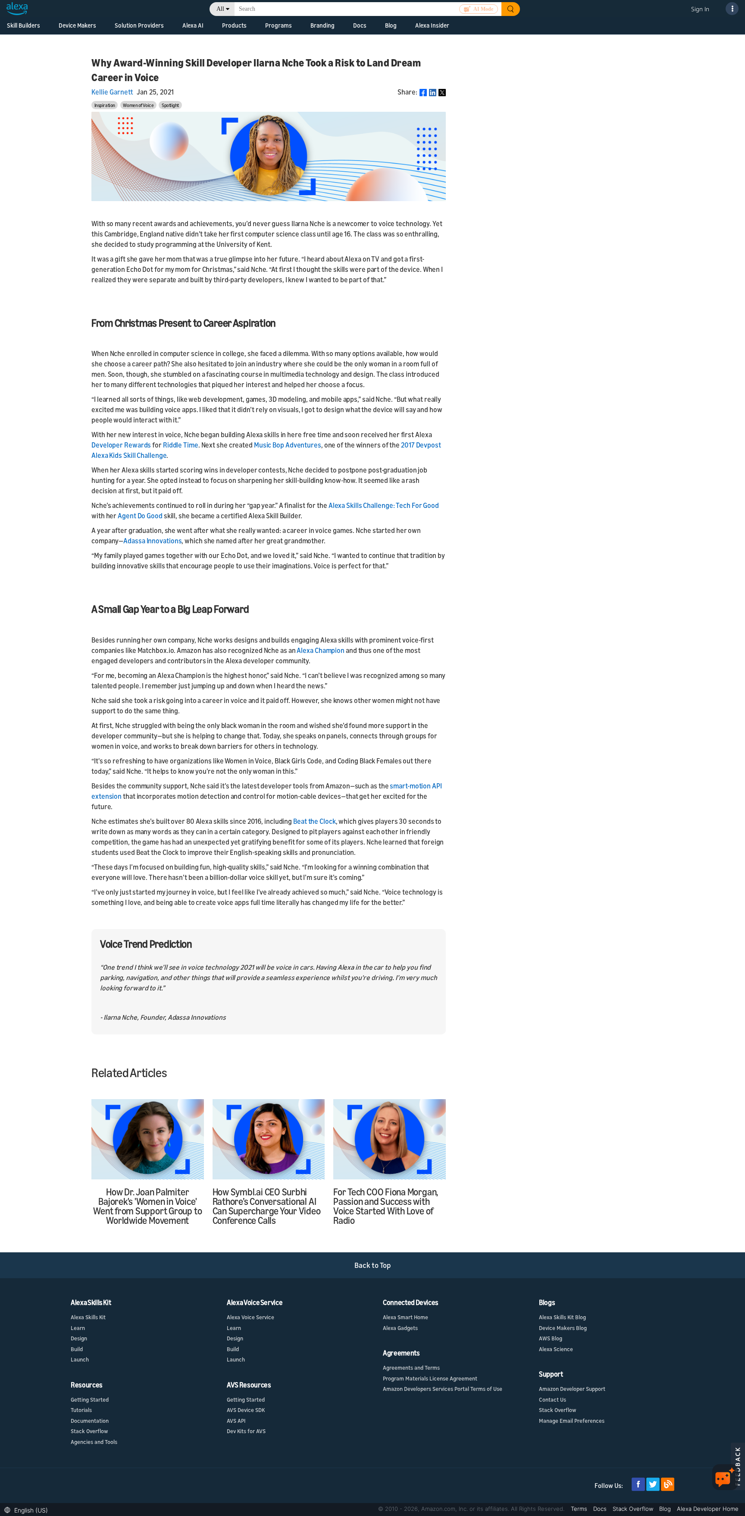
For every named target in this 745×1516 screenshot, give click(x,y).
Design (79, 1338)
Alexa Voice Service (250, 1317)
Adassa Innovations (152, 540)
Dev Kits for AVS (246, 1431)
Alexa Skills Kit (88, 1317)
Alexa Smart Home (405, 1317)
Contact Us (552, 1399)
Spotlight (170, 105)
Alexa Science (556, 1349)
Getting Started (90, 1399)
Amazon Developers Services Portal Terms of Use (442, 1388)
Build (77, 1349)
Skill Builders (23, 25)
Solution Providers (139, 25)
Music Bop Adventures (287, 445)
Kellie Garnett (112, 92)
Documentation (90, 1420)
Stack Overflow (89, 1431)
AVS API (236, 1420)
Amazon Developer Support (572, 1388)
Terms (580, 1508)
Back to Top (372, 1265)
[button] (28, 1509)
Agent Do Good (140, 515)
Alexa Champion (320, 650)
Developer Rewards (121, 445)
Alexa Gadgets (400, 1327)
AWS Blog (550, 1338)
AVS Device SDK (246, 1409)
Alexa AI (192, 25)
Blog (391, 25)
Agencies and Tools (94, 1441)
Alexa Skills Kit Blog (562, 1317)
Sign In (700, 9)
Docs (600, 1508)
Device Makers (77, 25)
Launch (80, 1359)
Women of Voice (138, 105)
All (220, 9)
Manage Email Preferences (571, 1420)
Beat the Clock (314, 821)
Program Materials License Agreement (430, 1378)
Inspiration (104, 105)
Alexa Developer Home (708, 1508)
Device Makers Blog (563, 1327)
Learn (78, 1327)
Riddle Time (180, 445)
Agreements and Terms (411, 1367)
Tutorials (81, 1409)
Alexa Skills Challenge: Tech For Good (384, 505)
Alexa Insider (432, 25)
